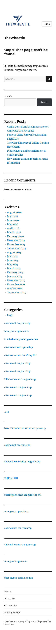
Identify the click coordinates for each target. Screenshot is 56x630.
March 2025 (14, 268)
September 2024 (16, 292)
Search (8, 96)
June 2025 (13, 260)
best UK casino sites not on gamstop (25, 428)
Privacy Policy (12, 612)
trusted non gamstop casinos (21, 339)
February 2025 (15, 272)
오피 (6, 411)
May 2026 (13, 224)
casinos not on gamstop (18, 387)
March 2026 (14, 232)
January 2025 (14, 276)
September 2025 (16, 248)
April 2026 (13, 228)
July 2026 (12, 216)
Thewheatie (14, 38)
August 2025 (14, 252)
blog (9, 315)
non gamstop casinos (16, 331)
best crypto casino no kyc (18, 577)
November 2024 (16, 284)
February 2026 (15, 236)
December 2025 (16, 240)
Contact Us (10, 605)
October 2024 (15, 288)
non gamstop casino (15, 561)
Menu (47, 24)
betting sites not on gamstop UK (22, 494)
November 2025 (16, 244)
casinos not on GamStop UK (20, 355)
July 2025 (12, 256)
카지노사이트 (11, 478)
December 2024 (16, 280)
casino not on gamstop (17, 323)
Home (7, 591)
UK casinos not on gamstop (20, 379)
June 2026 (13, 220)
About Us (9, 598)
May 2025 (12, 264)
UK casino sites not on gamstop (22, 461)
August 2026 (14, 212)
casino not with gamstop (18, 347)
